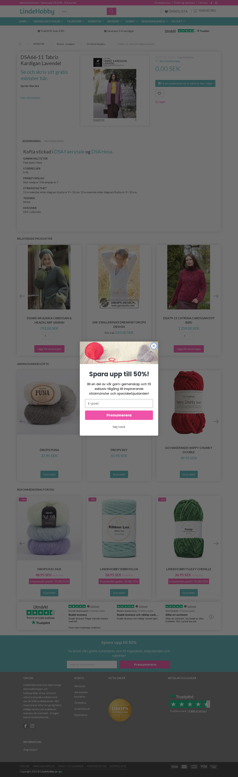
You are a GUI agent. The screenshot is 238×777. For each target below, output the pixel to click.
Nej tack (119, 427)
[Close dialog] (154, 346)
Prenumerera (119, 415)
